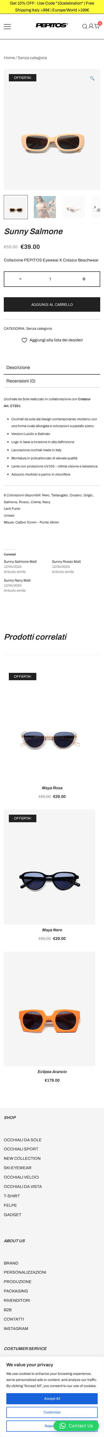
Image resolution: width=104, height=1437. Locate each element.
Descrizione (18, 367)
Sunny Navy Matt (17, 580)
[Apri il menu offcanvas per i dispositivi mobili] (7, 26)
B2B (8, 1310)
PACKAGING (16, 1291)
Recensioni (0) (20, 380)
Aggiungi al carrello (52, 304)
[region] (52, 1396)
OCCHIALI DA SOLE (23, 1140)
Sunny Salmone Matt (20, 562)
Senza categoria (32, 58)
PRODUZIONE (18, 1282)
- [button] (20, 278)
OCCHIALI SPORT (21, 1149)
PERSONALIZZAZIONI (25, 1272)
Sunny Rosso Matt (66, 562)
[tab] (52, 367)
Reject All (52, 1426)
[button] (92, 78)
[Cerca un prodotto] (85, 26)
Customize (52, 1412)
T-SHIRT (12, 1196)
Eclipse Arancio (52, 1072)
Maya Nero (52, 930)
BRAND (11, 1263)
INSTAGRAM (16, 1328)
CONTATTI (14, 1319)
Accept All (52, 1398)
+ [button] (84, 278)
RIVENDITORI (17, 1300)
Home (9, 58)
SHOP (10, 1117)
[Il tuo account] (91, 26)
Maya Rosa (52, 788)
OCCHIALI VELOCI (21, 1177)
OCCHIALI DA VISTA (23, 1186)
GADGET (12, 1215)
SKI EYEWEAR (18, 1168)
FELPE (10, 1205)
